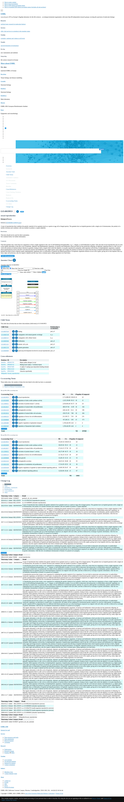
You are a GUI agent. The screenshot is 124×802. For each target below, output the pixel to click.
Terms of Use (107, 798)
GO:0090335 (5, 416)
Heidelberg (3, 95)
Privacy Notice (96, 798)
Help (5, 157)
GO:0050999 (5, 400)
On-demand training (10, 761)
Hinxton (3, 102)
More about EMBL (8, 63)
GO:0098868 (5, 419)
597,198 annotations (8, 256)
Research (7, 134)
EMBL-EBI (7, 138)
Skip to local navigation (11, 4)
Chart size (20, 268)
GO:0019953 (5, 397)
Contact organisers (9, 765)
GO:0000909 (5, 350)
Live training (8, 760)
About (2, 777)
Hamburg (3, 88)
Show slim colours (25, 272)
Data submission (9, 739)
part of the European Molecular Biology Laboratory (40, 793)
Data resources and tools (11, 737)
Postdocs (6, 753)
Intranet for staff (5, 730)
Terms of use (59, 793)
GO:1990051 (5, 403)
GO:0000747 (5, 338)
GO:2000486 (5, 423)
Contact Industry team (10, 773)
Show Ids (14, 268)
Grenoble (3, 81)
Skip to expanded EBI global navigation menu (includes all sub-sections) (25, 7)
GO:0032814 (5, 413)
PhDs (12, 753)
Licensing (7, 742)
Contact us (7, 780)
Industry (3, 768)
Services (6, 136)
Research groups (9, 751)
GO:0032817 (5, 407)
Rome (2, 110)
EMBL (3, 14)
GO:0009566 (5, 341)
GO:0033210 (5, 471)
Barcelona (3, 74)
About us (7, 131)
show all (4, 428)
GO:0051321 (5, 344)
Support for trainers (9, 763)
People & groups (9, 787)
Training (6, 133)
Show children (37, 272)
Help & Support (9, 740)
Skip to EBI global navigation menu (14, 5)
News (6, 785)
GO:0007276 (5, 347)
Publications (7, 749)
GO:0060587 (5, 426)
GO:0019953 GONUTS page (13, 222)
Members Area (8, 772)
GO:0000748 (5, 334)
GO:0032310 (5, 410)
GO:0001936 (5, 464)
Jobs (5, 784)
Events (6, 782)
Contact (6, 159)
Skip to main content (10, 2)
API (5, 160)
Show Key (6, 268)
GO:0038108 (5, 467)
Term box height (23, 270)
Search (102, 149)
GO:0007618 (5, 331)
